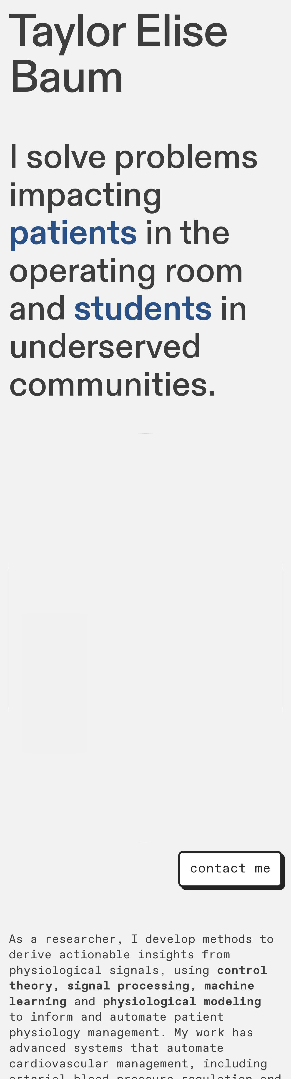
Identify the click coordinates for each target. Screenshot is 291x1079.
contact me (230, 868)
